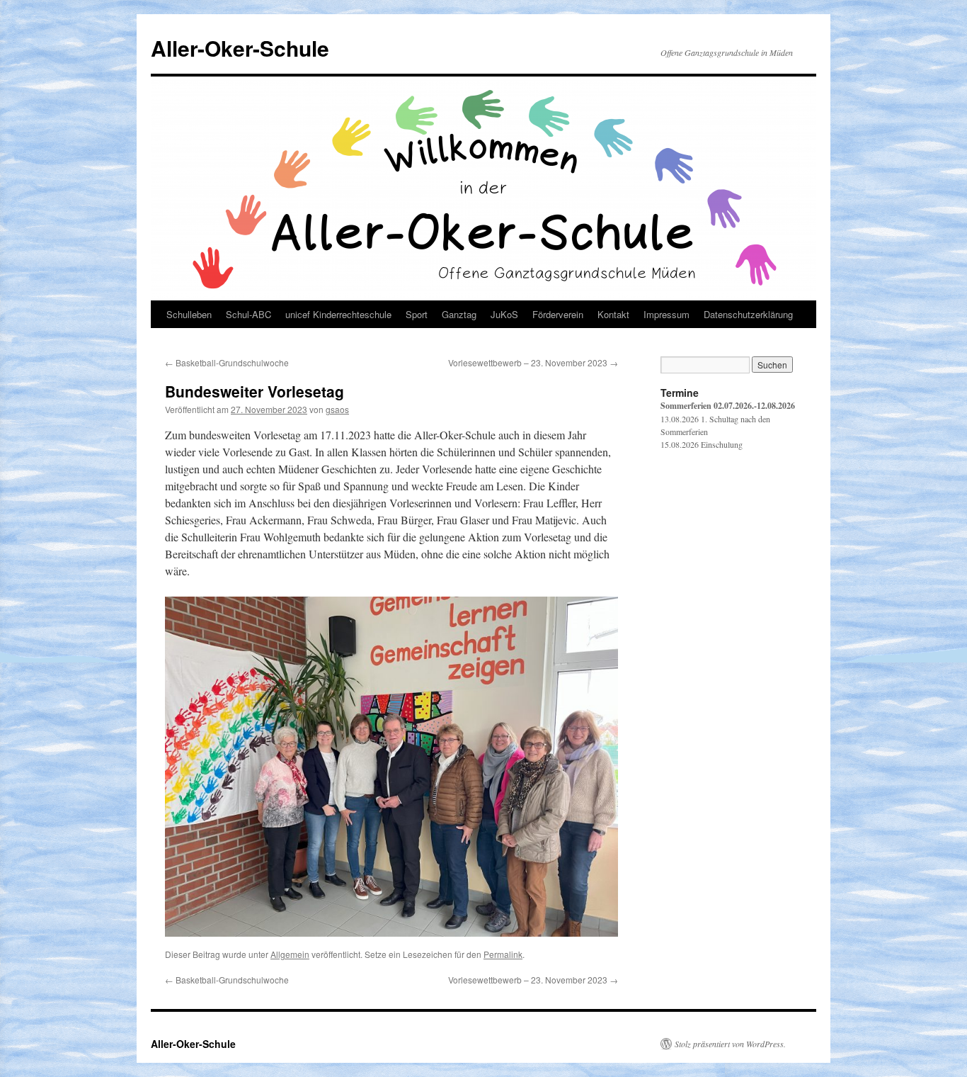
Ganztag (459, 314)
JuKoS (504, 314)
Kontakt (613, 314)
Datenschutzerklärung (748, 314)
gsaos (337, 409)
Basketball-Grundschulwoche (227, 362)
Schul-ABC (248, 314)
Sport (417, 314)
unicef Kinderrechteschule (338, 314)
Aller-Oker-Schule (240, 48)
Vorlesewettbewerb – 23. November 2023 (533, 362)
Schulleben (189, 314)
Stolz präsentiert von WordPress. (730, 1043)
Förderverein (557, 314)
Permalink (502, 954)
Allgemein (289, 954)
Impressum (666, 314)
